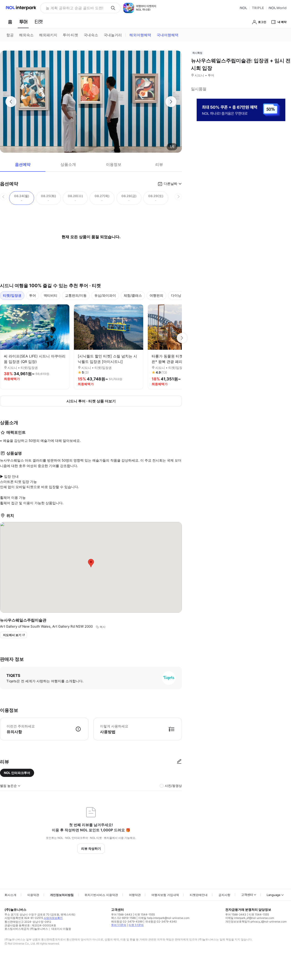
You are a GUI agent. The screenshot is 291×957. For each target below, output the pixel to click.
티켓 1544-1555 (145, 914)
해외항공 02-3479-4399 (127, 921)
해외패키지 (48, 35)
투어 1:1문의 (118, 925)
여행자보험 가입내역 (165, 895)
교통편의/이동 (76, 295)
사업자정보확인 (53, 918)
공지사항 (224, 895)
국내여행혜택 (167, 35)
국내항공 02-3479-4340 (161, 921)
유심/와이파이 (105, 295)
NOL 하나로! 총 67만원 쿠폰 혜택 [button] (73, 8)
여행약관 (135, 895)
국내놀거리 (113, 35)
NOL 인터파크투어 (17, 773)
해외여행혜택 (140, 35)
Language (274, 895)
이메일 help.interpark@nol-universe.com (163, 918)
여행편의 (156, 295)
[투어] (23, 21)
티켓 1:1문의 (136, 925)
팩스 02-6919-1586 (123, 918)
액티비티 (50, 295)
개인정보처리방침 (62, 895)
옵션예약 (22, 164)
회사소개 (10, 895)
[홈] (10, 21)
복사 (102, 627)
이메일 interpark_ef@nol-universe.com (249, 918)
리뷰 (159, 164)
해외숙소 (26, 35)
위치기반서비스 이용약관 (101, 895)
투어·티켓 (70, 35)
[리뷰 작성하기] (179, 761)
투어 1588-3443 (121, 914)
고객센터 (247, 894)
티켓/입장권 (12, 295)
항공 (10, 35)
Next (182, 338)
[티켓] (39, 21)
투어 (32, 295)
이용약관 (33, 895)
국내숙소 (91, 35)
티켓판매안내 (199, 895)
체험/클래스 (133, 295)
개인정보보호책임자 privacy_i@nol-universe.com (255, 921)
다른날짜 (170, 183)
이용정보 (113, 164)
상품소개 (68, 164)
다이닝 (176, 295)
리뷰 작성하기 (91, 848)
